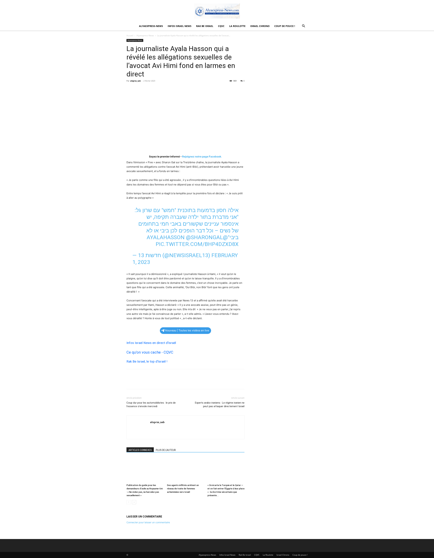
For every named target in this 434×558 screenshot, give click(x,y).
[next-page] (134, 502)
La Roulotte (237, 26)
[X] (137, 88)
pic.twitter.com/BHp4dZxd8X (197, 244)
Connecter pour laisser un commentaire (148, 522)
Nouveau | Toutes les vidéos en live (187, 330)
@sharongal (204, 237)
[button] (303, 26)
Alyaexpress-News (151, 26)
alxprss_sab (135, 80)
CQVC (221, 26)
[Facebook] (129, 88)
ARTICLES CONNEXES (140, 450)
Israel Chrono (260, 26)
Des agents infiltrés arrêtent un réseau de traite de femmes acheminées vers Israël (183, 488)
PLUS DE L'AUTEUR (166, 450)
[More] (161, 88)
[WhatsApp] (153, 88)
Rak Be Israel (204, 26)
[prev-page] (128, 502)
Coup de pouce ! (284, 26)
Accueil (129, 35)
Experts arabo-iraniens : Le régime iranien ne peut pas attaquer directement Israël (219, 404)
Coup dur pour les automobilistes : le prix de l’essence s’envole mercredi (151, 404)
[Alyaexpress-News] (217, 11)
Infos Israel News (179, 26)
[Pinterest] (145, 88)
